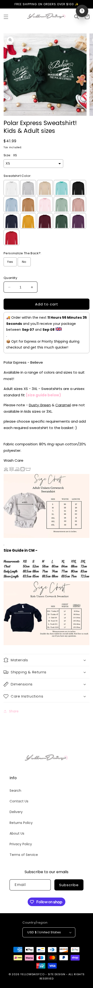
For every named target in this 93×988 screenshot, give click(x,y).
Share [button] (14, 711)
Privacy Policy (21, 844)
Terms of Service (24, 854)
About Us (17, 833)
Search (15, 790)
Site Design (56, 974)
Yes (10, 261)
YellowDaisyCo (32, 974)
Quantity (10, 278)
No (24, 261)
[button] (6, 17)
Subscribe (69, 884)
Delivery (16, 811)
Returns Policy (21, 822)
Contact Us (19, 801)
